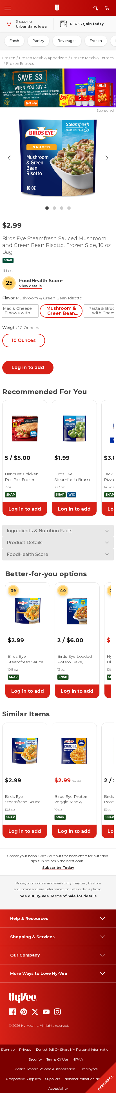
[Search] (95, 8)
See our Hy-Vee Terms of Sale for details (58, 896)
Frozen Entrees (20, 63)
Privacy (25, 1049)
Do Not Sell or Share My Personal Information (73, 1049)
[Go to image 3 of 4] (61, 208)
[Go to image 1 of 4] (47, 208)
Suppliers (52, 1079)
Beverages (67, 41)
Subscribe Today (58, 867)
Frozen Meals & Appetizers (43, 58)
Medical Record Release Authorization (44, 1069)
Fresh (14, 41)
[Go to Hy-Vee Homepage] (58, 8)
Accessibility (58, 1088)
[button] (30, 286)
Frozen (96, 41)
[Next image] (106, 157)
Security (35, 1059)
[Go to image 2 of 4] (54, 208)
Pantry (38, 41)
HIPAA (77, 1059)
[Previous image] (9, 157)
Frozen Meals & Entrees (92, 58)
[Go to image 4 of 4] (69, 208)
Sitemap (8, 1049)
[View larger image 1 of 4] (58, 158)
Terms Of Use (57, 1059)
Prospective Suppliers (23, 1079)
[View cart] (106, 8)
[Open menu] (8, 7)
